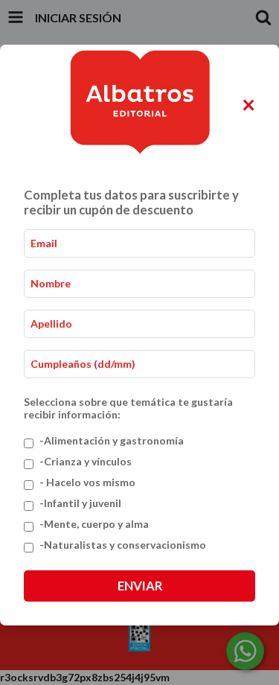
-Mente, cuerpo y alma (94, 523)
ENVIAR (140, 585)
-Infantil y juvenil (80, 503)
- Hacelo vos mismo (87, 482)
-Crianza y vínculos (85, 461)
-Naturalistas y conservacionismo (122, 544)
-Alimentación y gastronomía (111, 440)
